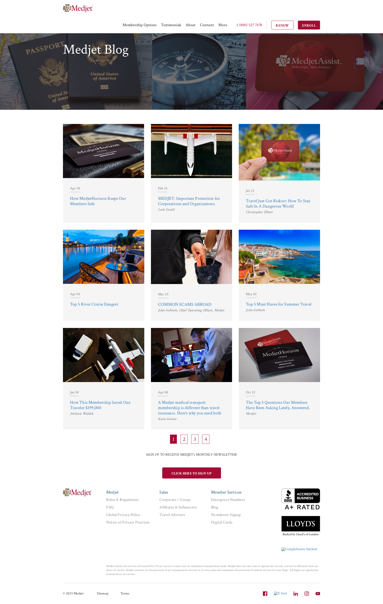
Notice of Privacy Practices (127, 522)
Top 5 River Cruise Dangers (94, 304)
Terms (124, 593)
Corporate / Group (174, 499)
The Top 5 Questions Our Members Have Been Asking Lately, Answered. (278, 405)
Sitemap (102, 593)
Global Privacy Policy (123, 514)
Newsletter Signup (226, 514)
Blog (214, 507)
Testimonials (171, 24)
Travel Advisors (172, 514)
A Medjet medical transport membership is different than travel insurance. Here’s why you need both (189, 408)
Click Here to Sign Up (191, 473)
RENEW (282, 25)
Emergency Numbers (228, 499)
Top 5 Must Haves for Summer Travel (278, 304)
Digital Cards (221, 522)
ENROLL (309, 25)
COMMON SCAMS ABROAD (185, 304)
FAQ (110, 507)
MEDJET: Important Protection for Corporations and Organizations (189, 201)
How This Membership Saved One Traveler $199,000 (100, 405)
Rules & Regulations (122, 499)
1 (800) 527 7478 (249, 24)
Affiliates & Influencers (178, 507)
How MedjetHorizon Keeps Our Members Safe (98, 201)
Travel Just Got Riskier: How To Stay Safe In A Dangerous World (278, 203)
